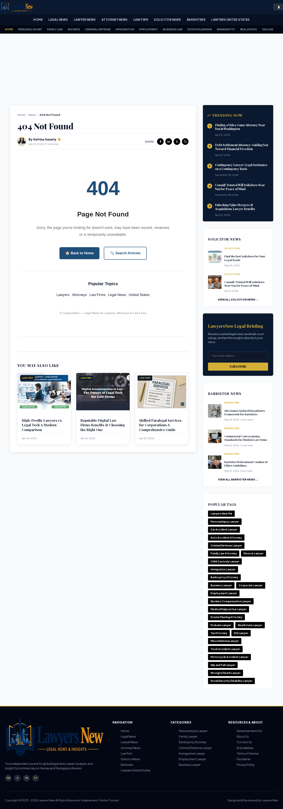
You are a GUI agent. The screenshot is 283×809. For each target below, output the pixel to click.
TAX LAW (267, 29)
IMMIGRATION (125, 29)
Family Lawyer (188, 736)
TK (26, 778)
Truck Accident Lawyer (225, 649)
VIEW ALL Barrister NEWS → (238, 479)
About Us (243, 736)
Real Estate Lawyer (250, 625)
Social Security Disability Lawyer (231, 680)
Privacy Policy (246, 764)
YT (35, 778)
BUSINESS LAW (173, 29)
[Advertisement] (141, 69)
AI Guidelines (245, 748)
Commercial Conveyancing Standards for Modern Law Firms (245, 437)
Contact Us (244, 742)
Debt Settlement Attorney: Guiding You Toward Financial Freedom (241, 147)
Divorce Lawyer (253, 553)
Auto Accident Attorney (226, 537)
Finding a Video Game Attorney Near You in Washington (240, 127)
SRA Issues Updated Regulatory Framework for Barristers (244, 412)
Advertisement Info (249, 731)
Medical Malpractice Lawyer (228, 609)
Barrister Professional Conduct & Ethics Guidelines (246, 463)
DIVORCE (74, 29)
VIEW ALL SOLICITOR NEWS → (238, 299)
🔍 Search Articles (125, 253)
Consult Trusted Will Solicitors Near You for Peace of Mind (240, 187)
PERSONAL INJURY (30, 29)
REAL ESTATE (248, 29)
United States (139, 295)
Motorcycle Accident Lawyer (229, 657)
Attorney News (115, 19)
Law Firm (140, 19)
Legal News (58, 19)
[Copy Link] (185, 141)
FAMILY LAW (55, 29)
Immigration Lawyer (223, 569)
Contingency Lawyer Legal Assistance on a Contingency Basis (241, 167)
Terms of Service (248, 753)
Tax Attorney (218, 633)
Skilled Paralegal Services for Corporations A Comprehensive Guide (160, 425)
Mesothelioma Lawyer (224, 641)
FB (8, 778)
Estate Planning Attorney (226, 617)
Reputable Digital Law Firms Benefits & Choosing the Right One (102, 425)
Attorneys (79, 295)
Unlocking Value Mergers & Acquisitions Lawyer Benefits (235, 207)
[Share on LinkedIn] (168, 141)
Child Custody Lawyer (224, 561)
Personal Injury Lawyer (224, 521)
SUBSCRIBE (238, 366)
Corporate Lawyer (251, 585)
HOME (9, 29)
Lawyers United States (230, 19)
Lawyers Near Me (221, 513)
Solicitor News (167, 19)
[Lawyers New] (16, 7)
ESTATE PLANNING (199, 29)
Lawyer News (85, 19)
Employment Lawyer (223, 593)
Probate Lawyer (220, 625)
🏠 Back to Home (79, 253)
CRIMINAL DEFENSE (98, 29)
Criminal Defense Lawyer (226, 545)
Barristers (196, 19)
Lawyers (63, 295)
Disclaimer (243, 759)
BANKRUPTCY (226, 29)
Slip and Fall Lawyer (222, 665)
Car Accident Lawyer (223, 529)
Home (38, 19)
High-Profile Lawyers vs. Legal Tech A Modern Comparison (42, 425)
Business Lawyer (221, 585)
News (32, 114)
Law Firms (97, 295)
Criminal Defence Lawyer (195, 748)
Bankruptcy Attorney (224, 577)
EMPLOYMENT (148, 29)
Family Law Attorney (223, 553)
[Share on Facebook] (160, 141)
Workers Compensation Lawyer (230, 601)
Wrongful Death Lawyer (225, 673)
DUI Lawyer (241, 633)
